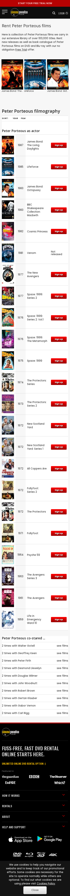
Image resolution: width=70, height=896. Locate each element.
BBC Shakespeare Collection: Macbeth (35, 210)
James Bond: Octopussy (35, 188)
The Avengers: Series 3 (36, 576)
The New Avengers (33, 274)
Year (15, 118)
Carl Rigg (23, 713)
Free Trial (21, 49)
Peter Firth (24, 660)
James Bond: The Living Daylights (20, 91)
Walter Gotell (26, 646)
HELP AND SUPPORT (14, 827)
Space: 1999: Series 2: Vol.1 (35, 317)
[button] (52, 13)
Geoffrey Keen (27, 653)
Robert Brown (26, 691)
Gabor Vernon (27, 705)
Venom (31, 253)
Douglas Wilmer (28, 676)
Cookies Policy (46, 883)
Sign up (59, 145)
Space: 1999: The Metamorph (37, 339)
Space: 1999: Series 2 (35, 296)
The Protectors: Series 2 (36, 404)
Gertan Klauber (27, 698)
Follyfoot (32, 533)
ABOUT (6, 816)
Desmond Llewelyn (29, 668)
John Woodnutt (27, 683)
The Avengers (35, 598)
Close (35, 890)
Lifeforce (29, 91)
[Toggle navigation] (6, 12)
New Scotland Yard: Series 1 (35, 447)
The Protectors (36, 511)
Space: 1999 (34, 361)
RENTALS (7, 806)
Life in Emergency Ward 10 (34, 619)
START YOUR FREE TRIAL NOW (35, 3)
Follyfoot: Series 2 (33, 490)
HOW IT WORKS (11, 795)
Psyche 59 (33, 555)
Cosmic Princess (37, 231)
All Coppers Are (37, 468)
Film (23, 118)
